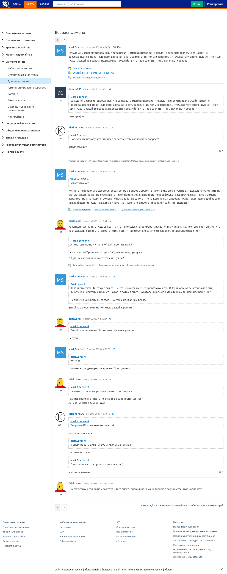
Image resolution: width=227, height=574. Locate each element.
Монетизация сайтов (19, 54)
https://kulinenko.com (169, 160)
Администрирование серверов (27, 87)
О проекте (178, 522)
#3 (113, 171)
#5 (113, 276)
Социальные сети (125, 527)
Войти (197, 4)
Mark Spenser (76, 47)
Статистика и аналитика (23, 74)
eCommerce (122, 541)
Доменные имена (18, 81)
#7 (113, 349)
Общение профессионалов (23, 130)
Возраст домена (82, 68)
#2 (113, 127)
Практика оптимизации (20, 40)
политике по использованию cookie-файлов (146, 569)
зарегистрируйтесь (175, 505)
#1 (110, 89)
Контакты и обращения (186, 545)
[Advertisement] (113, 18)
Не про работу (15, 151)
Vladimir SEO (76, 127)
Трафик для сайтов (18, 47)
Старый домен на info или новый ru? (93, 72)
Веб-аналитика (68, 541)
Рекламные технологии (72, 536)
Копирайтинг (16, 116)
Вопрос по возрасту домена (89, 77)
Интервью (65, 527)
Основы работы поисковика (140, 265)
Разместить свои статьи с (106, 209)
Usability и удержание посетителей (21, 108)
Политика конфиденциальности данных (195, 531)
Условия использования (186, 526)
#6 (110, 318)
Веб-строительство (20, 68)
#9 (113, 413)
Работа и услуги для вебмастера (26, 144)
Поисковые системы (18, 33)
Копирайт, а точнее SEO (84, 265)
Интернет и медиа (126, 536)
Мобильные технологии (73, 522)
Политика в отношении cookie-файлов (194, 535)
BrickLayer (74, 221)
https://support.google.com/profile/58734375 (117, 160)
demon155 (74, 89)
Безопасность (16, 100)
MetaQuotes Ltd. (194, 556)
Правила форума (12, 545)
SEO (62, 531)
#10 (111, 483)
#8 (110, 379)
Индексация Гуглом (82, 209)
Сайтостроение (15, 61)
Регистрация (215, 4)
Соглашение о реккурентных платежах (194, 540)
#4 (110, 221)
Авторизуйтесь (150, 505)
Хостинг (13, 94)
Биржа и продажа (17, 137)
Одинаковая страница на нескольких (138, 209)
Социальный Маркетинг (21, 123)
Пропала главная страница (111, 265)
